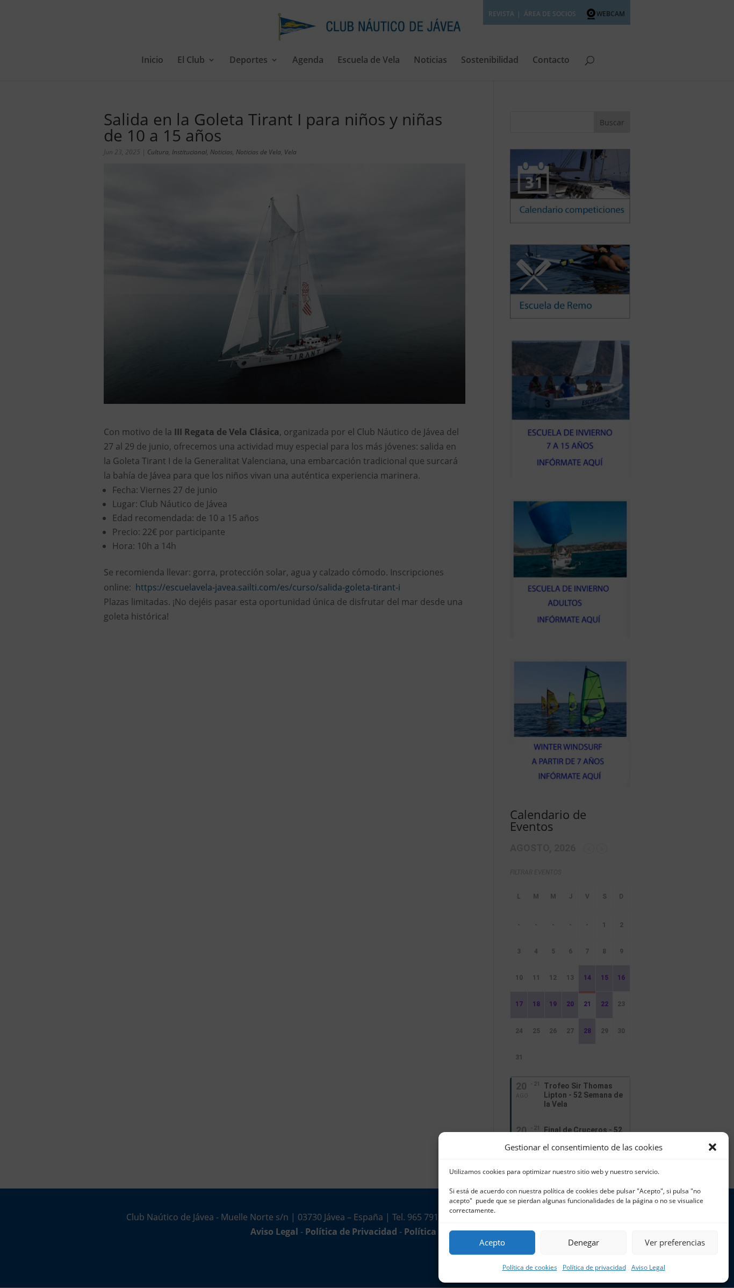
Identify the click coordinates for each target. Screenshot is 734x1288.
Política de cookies (529, 1267)
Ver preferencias (675, 1242)
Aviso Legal (648, 1267)
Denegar (583, 1242)
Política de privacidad (594, 1267)
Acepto (492, 1242)
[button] (712, 1147)
